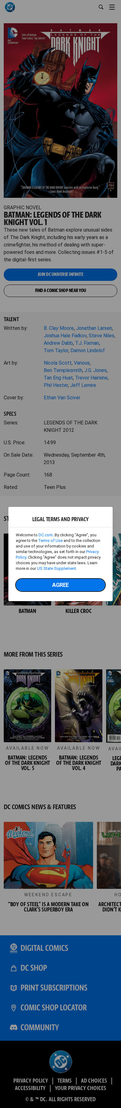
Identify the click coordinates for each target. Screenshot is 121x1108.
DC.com (45, 535)
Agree (60, 585)
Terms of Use (50, 540)
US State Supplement (56, 568)
